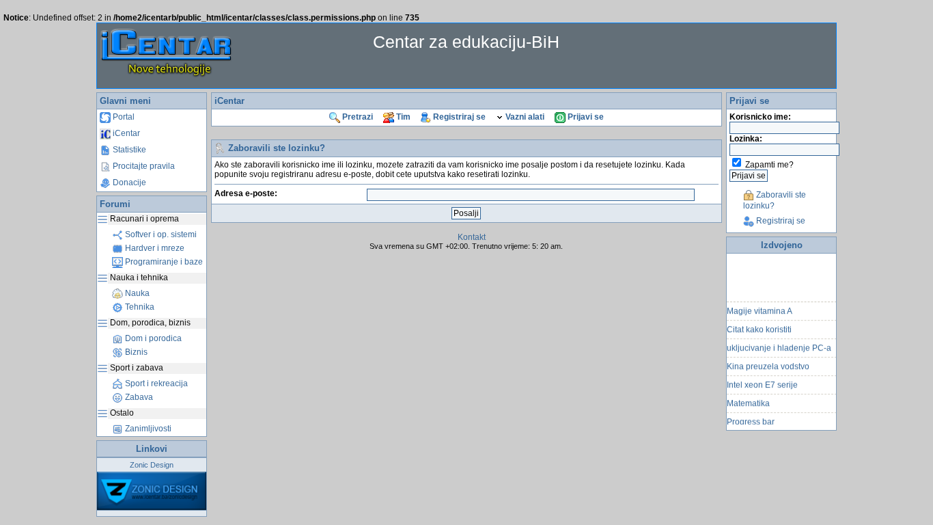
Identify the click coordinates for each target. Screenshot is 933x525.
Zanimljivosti (147, 428)
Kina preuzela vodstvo (768, 363)
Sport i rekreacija (155, 383)
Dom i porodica (152, 338)
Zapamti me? (769, 165)
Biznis (135, 352)
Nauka (136, 293)
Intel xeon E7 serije (762, 382)
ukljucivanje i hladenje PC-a (779, 345)
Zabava (138, 397)
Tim (402, 117)
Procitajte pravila (143, 166)
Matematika (748, 400)
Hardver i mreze (153, 248)
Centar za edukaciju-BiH (466, 41)
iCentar (125, 133)
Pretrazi (356, 117)
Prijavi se (585, 117)
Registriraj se (458, 117)
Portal (123, 117)
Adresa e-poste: (245, 193)
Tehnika (138, 307)
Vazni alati (523, 117)
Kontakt (472, 237)
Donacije (128, 182)
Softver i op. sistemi (160, 234)
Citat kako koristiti (759, 327)
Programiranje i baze (163, 262)
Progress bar (751, 419)
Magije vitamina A (759, 308)
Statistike (128, 149)
